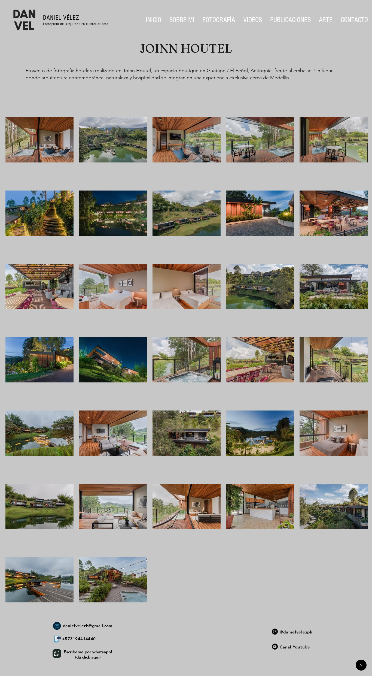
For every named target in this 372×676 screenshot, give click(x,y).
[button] (219, 20)
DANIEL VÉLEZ (61, 17)
